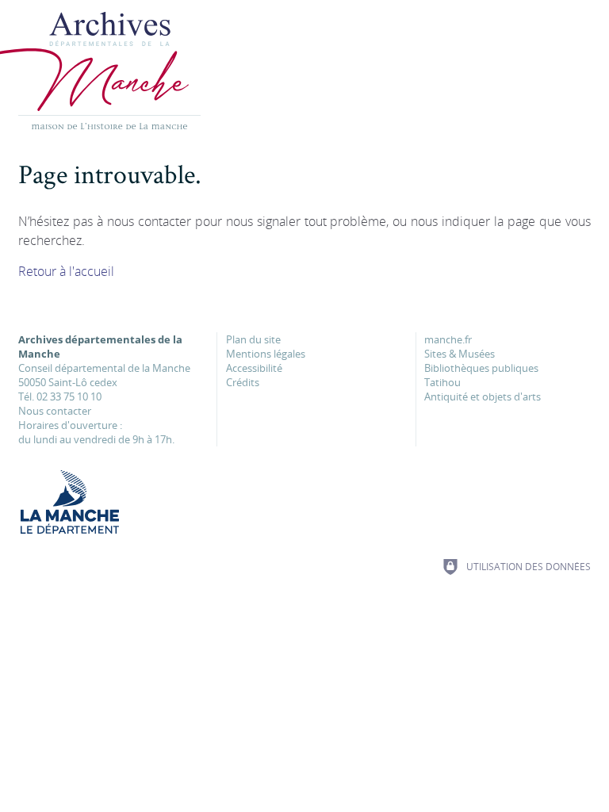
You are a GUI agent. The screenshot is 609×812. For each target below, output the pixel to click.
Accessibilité (254, 368)
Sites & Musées (459, 354)
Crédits (242, 382)
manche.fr (448, 339)
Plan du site (253, 339)
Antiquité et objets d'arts (482, 396)
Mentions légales (265, 354)
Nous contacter (54, 411)
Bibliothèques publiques (481, 368)
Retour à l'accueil (66, 271)
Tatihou (442, 382)
